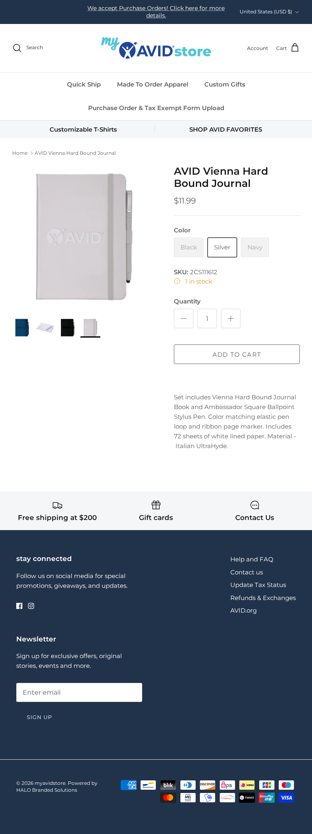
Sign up (39, 717)
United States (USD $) (266, 12)
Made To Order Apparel (152, 84)
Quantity (187, 301)
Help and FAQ (251, 559)
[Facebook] (19, 606)
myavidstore (50, 783)
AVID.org (243, 610)
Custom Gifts (224, 84)
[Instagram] (31, 606)
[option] (84, 237)
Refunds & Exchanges (263, 598)
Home (20, 153)
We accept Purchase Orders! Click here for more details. (156, 11)
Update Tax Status (258, 585)
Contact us (246, 572)
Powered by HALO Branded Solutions (57, 786)
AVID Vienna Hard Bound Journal (75, 153)
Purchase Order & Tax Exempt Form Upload (156, 108)
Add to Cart (236, 354)
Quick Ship (84, 84)
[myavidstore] (156, 48)
